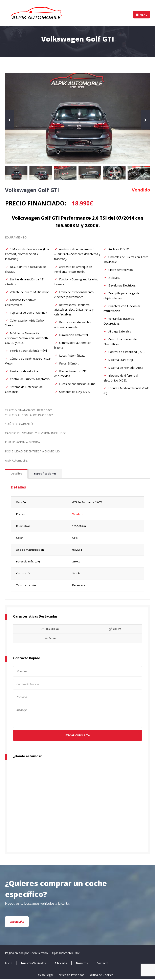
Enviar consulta (77, 735)
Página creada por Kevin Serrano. (27, 953)
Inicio (8, 963)
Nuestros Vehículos (33, 963)
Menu (144, 14)
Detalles (16, 473)
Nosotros (82, 963)
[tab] (16, 474)
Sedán (76, 573)
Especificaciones (45, 473)
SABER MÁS (16, 921)
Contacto (102, 963)
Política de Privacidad (70, 975)
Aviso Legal (45, 975)
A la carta (61, 963)
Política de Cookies (100, 975)
